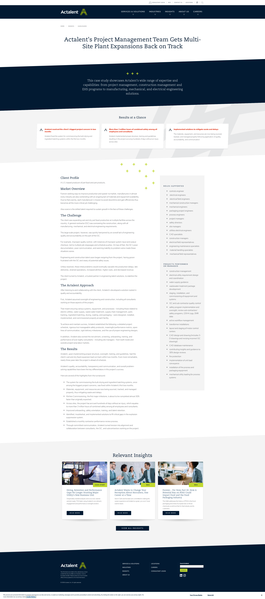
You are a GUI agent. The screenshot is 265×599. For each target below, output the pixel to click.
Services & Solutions (133, 12)
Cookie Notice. (31, 597)
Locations (189, 2)
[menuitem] (133, 12)
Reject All (211, 595)
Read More (75, 513)
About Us (184, 12)
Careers (197, 12)
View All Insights (132, 528)
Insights (170, 12)
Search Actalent (202, 2)
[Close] (261, 595)
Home (74, 12)
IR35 (169, 2)
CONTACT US (178, 2)
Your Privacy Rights (196, 595)
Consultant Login (158, 2)
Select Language (197, 3)
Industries (155, 12)
